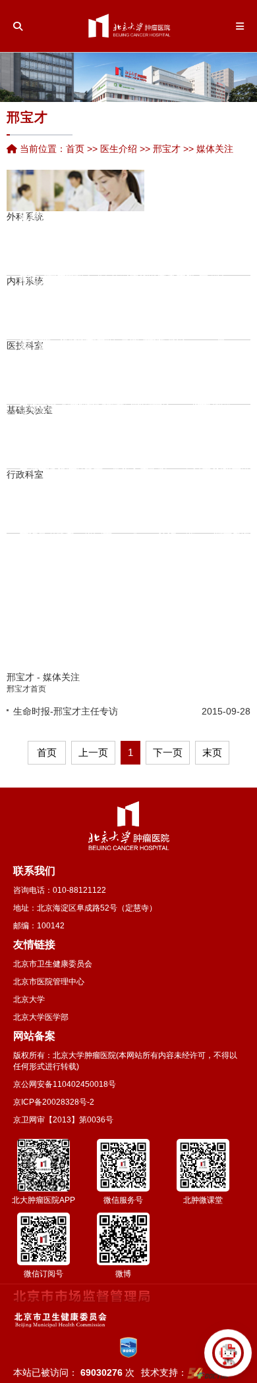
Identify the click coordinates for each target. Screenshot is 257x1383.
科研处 (52, 506)
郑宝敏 (135, 242)
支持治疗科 (181, 301)
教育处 (79, 506)
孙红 (116, 304)
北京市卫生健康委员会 (52, 963)
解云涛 (190, 343)
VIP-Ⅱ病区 (208, 267)
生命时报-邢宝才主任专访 (65, 711)
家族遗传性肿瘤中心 (171, 231)
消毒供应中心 (120, 377)
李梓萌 (171, 320)
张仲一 (64, 563)
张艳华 (53, 255)
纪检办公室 (107, 506)
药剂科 (53, 220)
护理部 (61, 489)
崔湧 (28, 300)
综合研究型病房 (190, 285)
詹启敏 (24, 416)
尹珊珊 (64, 295)
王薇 (116, 348)
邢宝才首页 (26, 688)
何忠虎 (70, 455)
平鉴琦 (64, 328)
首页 (75, 148)
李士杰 (100, 379)
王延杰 (64, 597)
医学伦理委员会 (215, 430)
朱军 (148, 265)
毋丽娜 (116, 483)
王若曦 (135, 656)
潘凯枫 (61, 455)
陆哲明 (107, 474)
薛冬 (116, 315)
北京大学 (29, 999)
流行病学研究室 (61, 397)
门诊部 (153, 506)
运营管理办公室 (70, 506)
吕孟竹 (24, 562)
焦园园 (53, 311)
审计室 (125, 506)
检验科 (42, 299)
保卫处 (135, 506)
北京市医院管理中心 (48, 981)
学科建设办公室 (236, 506)
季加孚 (42, 456)
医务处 (42, 506)
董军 (184, 244)
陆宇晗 (61, 524)
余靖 (207, 324)
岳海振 (135, 600)
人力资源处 (33, 506)
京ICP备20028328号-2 (53, 1102)
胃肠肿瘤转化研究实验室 (42, 374)
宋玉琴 (72, 214)
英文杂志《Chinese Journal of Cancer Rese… (170, 442)
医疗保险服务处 (89, 489)
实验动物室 (135, 430)
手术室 (214, 237)
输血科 (137, 366)
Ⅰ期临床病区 (161, 256)
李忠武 (89, 227)
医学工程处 (172, 506)
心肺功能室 (158, 366)
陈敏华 (64, 216)
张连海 (125, 477)
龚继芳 (161, 331)
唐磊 (28, 267)
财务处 (116, 506)
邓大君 (51, 477)
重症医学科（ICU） (193, 220)
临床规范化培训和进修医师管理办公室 (227, 506)
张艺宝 (135, 566)
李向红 (89, 283)
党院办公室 (24, 506)
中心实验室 (116, 414)
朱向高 (135, 275)
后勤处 (144, 506)
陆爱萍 (89, 317)
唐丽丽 (171, 286)
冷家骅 (88, 548)
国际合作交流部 (218, 506)
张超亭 (107, 541)
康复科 (172, 251)
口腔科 (232, 312)
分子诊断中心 (224, 360)
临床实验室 (98, 441)
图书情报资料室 (197, 441)
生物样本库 (125, 397)
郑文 (148, 299)
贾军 (207, 313)
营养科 (147, 355)
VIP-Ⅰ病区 (228, 248)
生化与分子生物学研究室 (107, 391)
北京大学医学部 (41, 1017)
